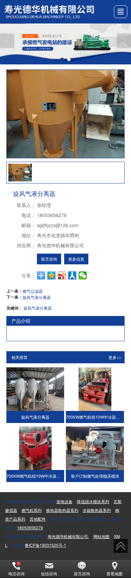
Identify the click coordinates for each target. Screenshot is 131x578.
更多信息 (76, 259)
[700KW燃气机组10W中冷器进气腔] (95, 389)
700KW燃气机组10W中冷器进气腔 (95, 417)
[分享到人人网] (72, 275)
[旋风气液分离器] (35, 389)
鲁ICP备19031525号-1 (45, 545)
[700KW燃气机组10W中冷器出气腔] (35, 448)
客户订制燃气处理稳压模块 (95, 476)
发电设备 (64, 501)
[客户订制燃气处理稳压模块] (95, 448)
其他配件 (38, 519)
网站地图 (101, 536)
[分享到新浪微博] (62, 275)
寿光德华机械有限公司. (68, 536)
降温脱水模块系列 (93, 501)
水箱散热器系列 (97, 510)
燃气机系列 (31, 510)
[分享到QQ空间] (51, 275)
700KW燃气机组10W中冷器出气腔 (35, 476)
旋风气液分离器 (37, 297)
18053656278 (30, 527)
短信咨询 (49, 573)
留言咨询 (49, 259)
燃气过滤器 (33, 291)
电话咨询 (16, 573)
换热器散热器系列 (62, 510)
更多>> (114, 357)
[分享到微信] (83, 275)
